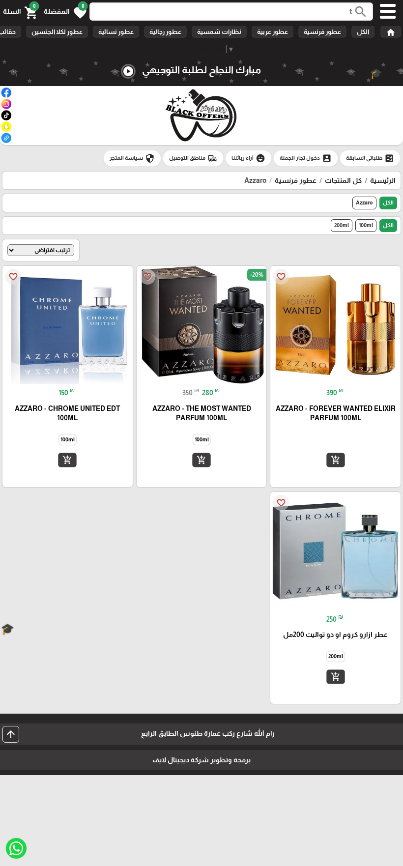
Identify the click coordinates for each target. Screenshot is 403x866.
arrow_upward (11, 734)
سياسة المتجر (132, 158)
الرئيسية (383, 180)
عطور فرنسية (322, 31)
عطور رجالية (165, 31)
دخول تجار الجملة (306, 158)
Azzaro (364, 202)
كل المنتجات (343, 180)
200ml (341, 225)
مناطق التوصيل (193, 158)
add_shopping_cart (336, 460)
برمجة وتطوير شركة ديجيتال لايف (201, 760)
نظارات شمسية (219, 31)
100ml (366, 225)
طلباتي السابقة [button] (370, 158)
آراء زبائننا (248, 158)
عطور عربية (272, 31)
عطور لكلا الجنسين (57, 31)
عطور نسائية (116, 31)
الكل (363, 31)
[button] (65, 11)
